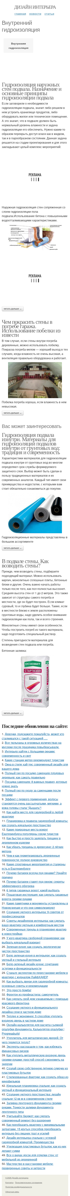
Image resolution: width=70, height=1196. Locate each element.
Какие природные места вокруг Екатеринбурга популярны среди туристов (30, 831)
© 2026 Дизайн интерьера (16, 1177)
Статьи (49, 14)
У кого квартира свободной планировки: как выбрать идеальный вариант (33, 940)
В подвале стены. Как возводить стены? (25, 563)
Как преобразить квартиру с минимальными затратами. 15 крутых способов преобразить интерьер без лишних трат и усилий (33, 1129)
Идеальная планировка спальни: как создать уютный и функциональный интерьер (34, 1087)
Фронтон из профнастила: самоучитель (32, 994)
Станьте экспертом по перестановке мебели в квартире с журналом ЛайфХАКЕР (35, 975)
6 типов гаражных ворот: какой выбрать (33, 890)
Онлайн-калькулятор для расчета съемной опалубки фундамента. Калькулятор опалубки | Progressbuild (33, 1029)
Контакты (9, 1182)
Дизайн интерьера (35, 7)
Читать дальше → (13, 309)
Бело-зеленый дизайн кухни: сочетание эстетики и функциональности (30, 966)
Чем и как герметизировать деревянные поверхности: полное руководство (31, 857)
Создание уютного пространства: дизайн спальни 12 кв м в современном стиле (31, 1096)
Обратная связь (12, 1191)
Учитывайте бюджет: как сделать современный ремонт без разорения (26, 1118)
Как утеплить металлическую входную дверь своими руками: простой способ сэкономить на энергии (34, 1059)
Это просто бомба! (18, 990)
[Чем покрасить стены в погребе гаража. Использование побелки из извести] (35, 380)
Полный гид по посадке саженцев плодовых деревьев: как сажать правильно (33, 775)
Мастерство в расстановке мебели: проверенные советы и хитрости (27, 1166)
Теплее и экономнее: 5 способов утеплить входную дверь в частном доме (32, 1018)
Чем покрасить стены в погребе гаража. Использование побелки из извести (31, 328)
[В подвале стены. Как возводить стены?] (35, 682)
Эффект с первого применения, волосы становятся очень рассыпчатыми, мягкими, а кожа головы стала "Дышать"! (32, 803)
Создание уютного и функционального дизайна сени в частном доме (30, 1009)
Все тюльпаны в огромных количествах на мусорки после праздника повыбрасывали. (31, 745)
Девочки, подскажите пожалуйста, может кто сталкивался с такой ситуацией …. (33, 736)
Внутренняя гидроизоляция (18, 46)
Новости (35, 14)
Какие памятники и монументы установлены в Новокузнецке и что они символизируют (35, 905)
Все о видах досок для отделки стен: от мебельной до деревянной (30, 1157)
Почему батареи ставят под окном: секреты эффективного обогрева (33, 883)
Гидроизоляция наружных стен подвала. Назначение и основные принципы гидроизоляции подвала (31, 90)
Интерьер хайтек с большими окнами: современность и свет (28, 753)
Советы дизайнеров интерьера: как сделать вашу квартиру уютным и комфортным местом (33, 923)
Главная (20, 14)
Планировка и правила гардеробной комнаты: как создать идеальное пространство (35, 823)
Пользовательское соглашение (28, 1182)
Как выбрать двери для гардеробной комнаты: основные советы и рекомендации (35, 983)
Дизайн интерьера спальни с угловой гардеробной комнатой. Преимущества (29, 1140)
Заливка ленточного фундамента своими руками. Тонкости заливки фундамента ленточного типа (31, 1107)
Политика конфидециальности (18, 1187)
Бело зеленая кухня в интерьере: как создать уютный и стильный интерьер (34, 957)
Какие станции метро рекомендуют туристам (34, 760)
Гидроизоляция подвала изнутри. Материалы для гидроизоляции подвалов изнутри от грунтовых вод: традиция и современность (31, 443)
